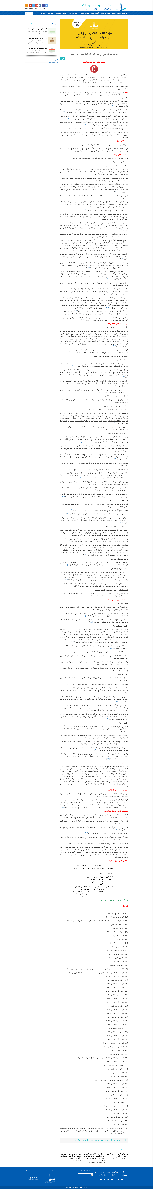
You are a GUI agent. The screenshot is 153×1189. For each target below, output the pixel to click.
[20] (123, 377)
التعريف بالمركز (116, 13)
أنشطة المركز (94, 13)
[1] (113, 106)
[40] (73, 641)
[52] (96, 750)
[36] (97, 593)
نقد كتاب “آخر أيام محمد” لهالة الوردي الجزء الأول (117, 1155)
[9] (122, 230)
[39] (91, 622)
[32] (70, 541)
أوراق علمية (75, 1140)
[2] (64, 112)
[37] (95, 609)
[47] (85, 710)
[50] (87, 737)
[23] (82, 442)
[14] (107, 307)
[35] (66, 579)
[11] (122, 258)
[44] (122, 680)
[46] (117, 702)
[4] (85, 125)
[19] (73, 365)
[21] (117, 385)
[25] (81, 477)
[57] (116, 829)
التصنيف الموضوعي (60, 13)
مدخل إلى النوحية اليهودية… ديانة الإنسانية (38, 50)
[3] (69, 118)
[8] (86, 210)
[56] (117, 823)
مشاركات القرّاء (72, 13)
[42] (111, 658)
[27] (63, 496)
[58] (86, 833)
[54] (122, 786)
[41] (111, 648)
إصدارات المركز (105, 13)
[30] (68, 513)
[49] (117, 731)
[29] (72, 510)
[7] (89, 206)
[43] (89, 664)
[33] (85, 554)
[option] (41, 31)
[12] (88, 268)
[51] (80, 743)
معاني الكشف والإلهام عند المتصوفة (38, 38)
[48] (106, 719)
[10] (65, 250)
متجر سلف (50, 13)
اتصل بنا (42, 13)
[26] (94, 490)
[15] (76, 311)
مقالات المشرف (84, 13)
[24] (116, 459)
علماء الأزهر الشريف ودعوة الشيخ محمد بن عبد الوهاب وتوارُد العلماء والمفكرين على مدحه (70, 1156)
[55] (63, 807)
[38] (86, 616)
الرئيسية (124, 13)
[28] (106, 506)
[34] (68, 565)
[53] (108, 759)
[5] (94, 174)
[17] (114, 346)
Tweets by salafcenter (53, 62)
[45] (69, 684)
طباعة (123, 1140)
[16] (83, 319)
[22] (115, 423)
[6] (115, 191)
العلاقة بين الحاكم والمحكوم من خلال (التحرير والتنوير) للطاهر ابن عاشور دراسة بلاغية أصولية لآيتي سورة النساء (94, 1157)
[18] (68, 352)
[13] (108, 278)
